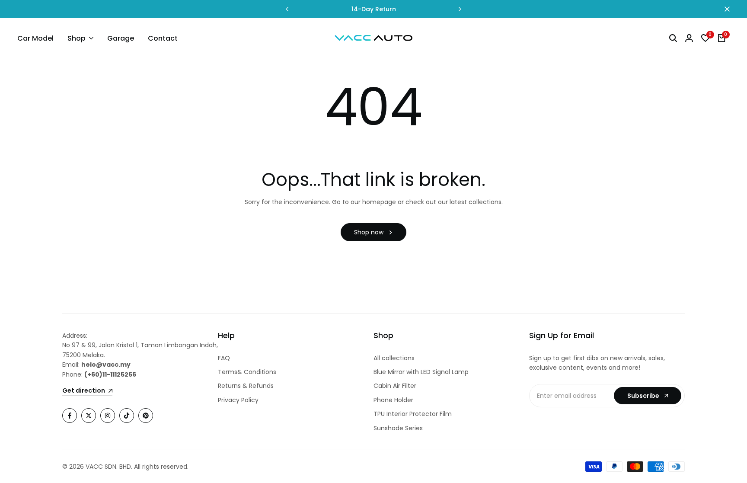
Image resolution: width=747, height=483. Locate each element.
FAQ (224, 358)
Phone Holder (393, 400)
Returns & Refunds (246, 385)
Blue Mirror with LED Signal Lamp (421, 372)
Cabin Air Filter (395, 385)
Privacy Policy (238, 400)
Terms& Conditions (247, 372)
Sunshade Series (398, 428)
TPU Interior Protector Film (413, 413)
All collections (394, 358)
